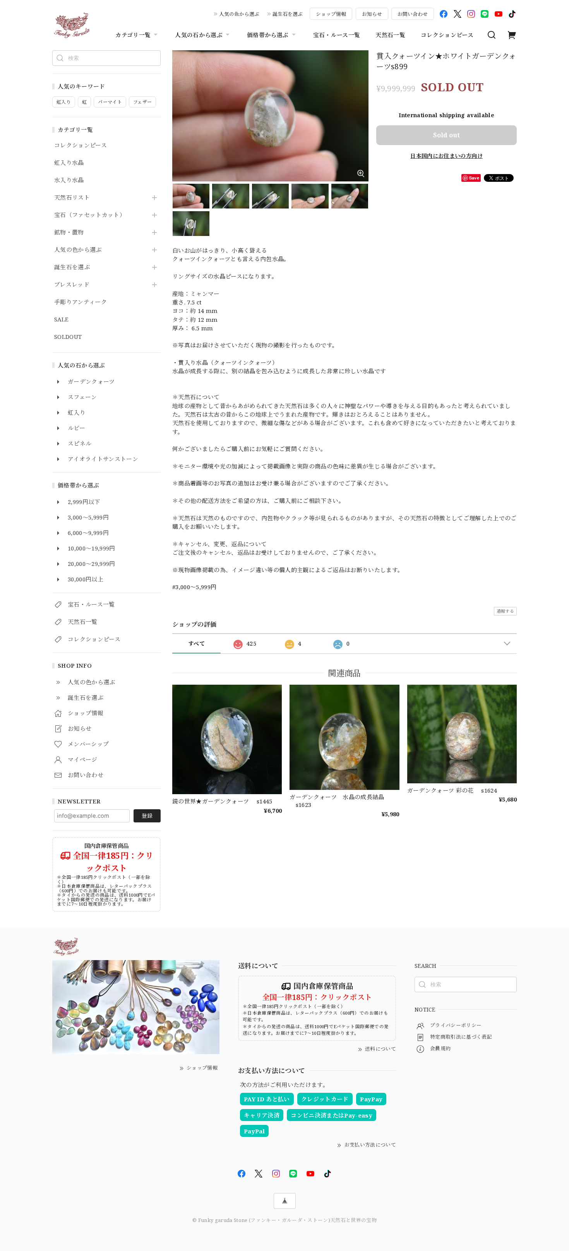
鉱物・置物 (69, 232)
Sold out (446, 135)
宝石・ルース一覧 (336, 35)
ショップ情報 (331, 13)
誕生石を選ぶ (288, 13)
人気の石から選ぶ (199, 35)
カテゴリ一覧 (133, 35)
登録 (147, 815)
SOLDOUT (68, 336)
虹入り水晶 (69, 162)
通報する (505, 611)
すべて (196, 643)
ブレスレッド (71, 284)
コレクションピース (447, 35)
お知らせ (372, 13)
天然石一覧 (390, 35)
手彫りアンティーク (80, 302)
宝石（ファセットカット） (89, 215)
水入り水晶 (69, 180)
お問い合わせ (413, 13)
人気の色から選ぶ (239, 13)
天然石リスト (72, 197)
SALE (61, 319)
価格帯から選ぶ (267, 35)
